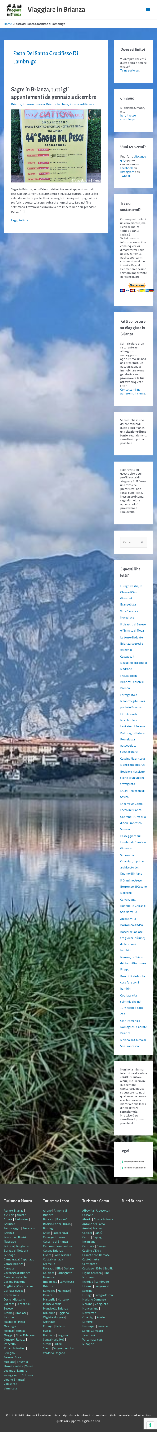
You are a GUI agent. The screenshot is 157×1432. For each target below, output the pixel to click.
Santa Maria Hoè (54, 1339)
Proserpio (88, 1326)
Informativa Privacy (134, 1161)
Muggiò (9, 1335)
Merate (47, 1295)
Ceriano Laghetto (15, 1277)
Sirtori (58, 1344)
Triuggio (22, 1362)
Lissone (9, 1317)
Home (8, 24)
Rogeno (62, 1335)
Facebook (126, 168)
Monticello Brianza (55, 1308)
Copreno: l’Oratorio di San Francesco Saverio (133, 823)
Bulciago (49, 1228)
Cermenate (89, 1264)
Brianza (16, 104)
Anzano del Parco (93, 1224)
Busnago (9, 1255)
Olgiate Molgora (54, 1317)
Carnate (9, 1268)
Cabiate (87, 1233)
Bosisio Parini (52, 1224)
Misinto (9, 1331)
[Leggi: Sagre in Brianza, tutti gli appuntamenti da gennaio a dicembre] (56, 145)
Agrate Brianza (14, 1210)
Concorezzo (25, 1286)
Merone (87, 1304)
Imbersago (50, 1281)
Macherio (10, 1322)
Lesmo (8, 1313)
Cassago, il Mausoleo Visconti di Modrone (133, 663)
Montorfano (90, 1308)
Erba (99, 1268)
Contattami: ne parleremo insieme (132, 391)
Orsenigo (88, 1317)
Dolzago (48, 1268)
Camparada (11, 1259)
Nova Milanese (25, 1335)
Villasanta (10, 1384)
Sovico (19, 1357)
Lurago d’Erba (104, 1295)
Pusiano (102, 1326)
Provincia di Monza (82, 104)
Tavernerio (89, 1335)
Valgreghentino (63, 1348)
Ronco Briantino (14, 1348)
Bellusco (9, 1224)
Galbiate (48, 1273)
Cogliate (9, 1286)
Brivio (67, 1224)
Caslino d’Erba (91, 1250)
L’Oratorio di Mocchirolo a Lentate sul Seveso (132, 720)
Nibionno (49, 1313)
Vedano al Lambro (15, 1370)
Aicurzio (9, 1215)
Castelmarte (90, 1259)
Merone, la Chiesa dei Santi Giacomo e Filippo (133, 963)
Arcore (8, 1219)
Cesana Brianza (53, 1250)
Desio (7, 1299)
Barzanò (61, 1219)
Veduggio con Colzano (18, 1375)
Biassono (10, 1237)
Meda (21, 1322)
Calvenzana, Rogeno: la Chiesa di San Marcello (133, 906)
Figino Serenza (92, 1273)
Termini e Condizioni (135, 1167)
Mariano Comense (94, 1299)
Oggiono (63, 1313)
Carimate (88, 1246)
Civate (47, 1255)
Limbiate (21, 1313)
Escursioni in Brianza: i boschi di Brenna (132, 682)
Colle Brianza (62, 1255)
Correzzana (11, 1295)
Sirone (47, 1344)
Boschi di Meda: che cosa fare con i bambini (132, 982)
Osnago (48, 1326)
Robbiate (49, 1335)
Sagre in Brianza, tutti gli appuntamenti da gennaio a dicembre (53, 93)
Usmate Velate (13, 1366)
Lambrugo (102, 1281)
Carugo (101, 1246)
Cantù (98, 1233)
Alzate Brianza (103, 1219)
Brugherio (22, 1246)
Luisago (87, 1295)
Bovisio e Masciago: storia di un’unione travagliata (132, 778)
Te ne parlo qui (129, 70)
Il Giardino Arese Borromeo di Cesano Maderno (133, 886)
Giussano (19, 1299)
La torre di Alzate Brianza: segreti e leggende (131, 643)
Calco (46, 1233)
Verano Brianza (14, 1379)
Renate (20, 1339)
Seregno (9, 1353)
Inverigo (87, 1281)
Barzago (48, 1219)
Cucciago (88, 1268)
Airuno (47, 1210)
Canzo (86, 1237)
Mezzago (10, 1326)
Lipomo (87, 1286)
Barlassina (21, 1219)
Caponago (27, 1259)
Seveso (8, 1357)
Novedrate (89, 1313)
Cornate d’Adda (14, 1290)
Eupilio (109, 1268)
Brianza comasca (34, 104)
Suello (47, 1348)
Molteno (63, 1299)
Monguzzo (101, 1304)
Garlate (69, 1268)
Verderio (48, 1353)
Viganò (60, 1353)
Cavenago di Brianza (17, 1273)
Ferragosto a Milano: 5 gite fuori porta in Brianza (132, 701)
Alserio (87, 1219)
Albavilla (88, 1210)
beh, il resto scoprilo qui (128, 117)
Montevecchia (52, 1304)
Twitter (125, 175)
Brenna (97, 1228)
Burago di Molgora (16, 1250)
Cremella (49, 1264)
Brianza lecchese (57, 104)
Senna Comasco (92, 1331)
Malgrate (64, 1290)
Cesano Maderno (14, 1281)
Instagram (127, 172)
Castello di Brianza (55, 1241)
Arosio (86, 1228)
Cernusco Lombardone (58, 1246)
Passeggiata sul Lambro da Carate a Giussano (133, 842)
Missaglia (49, 1299)
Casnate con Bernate (96, 1255)
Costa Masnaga (53, 1259)
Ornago (9, 1339)
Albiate (21, 1215)
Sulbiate (9, 1362)
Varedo (29, 1366)
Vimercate (10, 1388)
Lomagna (49, 1290)
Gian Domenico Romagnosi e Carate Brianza (133, 1027)
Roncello (10, 1344)
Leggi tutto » (19, 220)
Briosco (9, 1246)
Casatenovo (60, 1233)
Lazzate (9, 1304)
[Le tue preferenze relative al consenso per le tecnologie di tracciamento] (150, 1425)
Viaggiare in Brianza (56, 9)
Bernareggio (12, 1228)
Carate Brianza (13, 1264)
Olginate (49, 1322)
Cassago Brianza (54, 1237)
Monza (20, 1331)
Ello (59, 1268)
